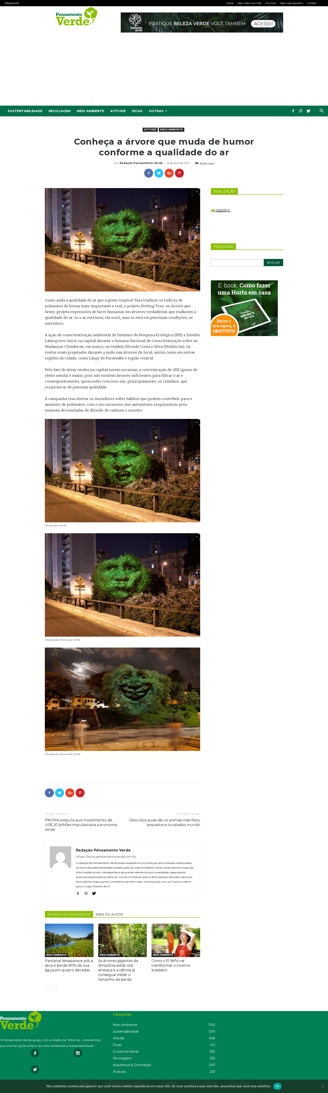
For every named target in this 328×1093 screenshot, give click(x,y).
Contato (311, 3)
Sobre (230, 3)
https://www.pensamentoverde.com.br (106, 857)
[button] (321, 111)
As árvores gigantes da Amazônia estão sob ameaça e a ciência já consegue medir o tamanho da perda (118, 970)
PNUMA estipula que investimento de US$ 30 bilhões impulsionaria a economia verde (81, 825)
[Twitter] (308, 111)
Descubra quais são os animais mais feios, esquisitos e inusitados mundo (164, 822)
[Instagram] (300, 111)
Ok (278, 1086)
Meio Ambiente (90, 111)
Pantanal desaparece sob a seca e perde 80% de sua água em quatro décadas (69, 965)
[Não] (322, 1086)
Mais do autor (109, 915)
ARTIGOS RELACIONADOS (69, 915)
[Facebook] (293, 111)
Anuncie (271, 3)
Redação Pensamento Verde (141, 163)
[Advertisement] (164, 72)
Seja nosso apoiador (291, 3)
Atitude (118, 111)
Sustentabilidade (25, 111)
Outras (156, 111)
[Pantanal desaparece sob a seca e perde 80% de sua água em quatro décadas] (69, 940)
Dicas (137, 111)
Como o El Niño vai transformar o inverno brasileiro (171, 965)
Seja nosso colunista (249, 3)
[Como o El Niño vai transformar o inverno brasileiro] (176, 940)
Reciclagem (60, 111)
